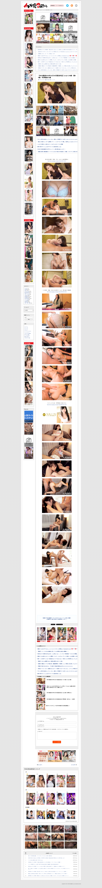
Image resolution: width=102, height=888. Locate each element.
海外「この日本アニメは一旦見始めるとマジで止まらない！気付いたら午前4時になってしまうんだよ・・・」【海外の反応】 (57, 61)
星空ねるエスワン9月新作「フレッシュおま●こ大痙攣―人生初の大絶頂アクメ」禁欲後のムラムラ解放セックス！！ (46, 866)
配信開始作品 (27, 292)
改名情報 (26, 301)
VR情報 (26, 295)
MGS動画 (47, 79)
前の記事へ (40, 764)
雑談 (25, 290)
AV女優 (26, 289)
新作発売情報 (27, 298)
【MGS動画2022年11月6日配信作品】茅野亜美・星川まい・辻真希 (60, 699)
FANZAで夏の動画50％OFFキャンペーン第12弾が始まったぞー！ (51, 149)
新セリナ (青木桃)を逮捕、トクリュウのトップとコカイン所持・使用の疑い (40, 855)
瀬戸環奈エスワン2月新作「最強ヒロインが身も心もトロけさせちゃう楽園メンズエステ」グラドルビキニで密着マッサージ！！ (48, 875)
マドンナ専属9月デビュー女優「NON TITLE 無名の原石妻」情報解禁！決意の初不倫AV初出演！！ (44, 864)
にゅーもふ (26, 326)
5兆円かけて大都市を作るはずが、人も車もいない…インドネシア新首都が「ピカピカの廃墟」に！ (57, 57)
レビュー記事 (27, 294)
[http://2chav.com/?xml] (72, 6)
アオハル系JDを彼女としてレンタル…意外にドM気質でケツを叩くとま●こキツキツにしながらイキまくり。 (57, 69)
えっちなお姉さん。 (27, 335)
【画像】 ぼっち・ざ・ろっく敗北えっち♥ (46, 53)
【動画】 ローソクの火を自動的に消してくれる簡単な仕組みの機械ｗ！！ (53, 651)
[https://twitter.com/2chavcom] (67, 6)
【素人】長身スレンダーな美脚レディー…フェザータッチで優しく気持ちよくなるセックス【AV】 (57, 141)
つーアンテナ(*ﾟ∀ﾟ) (27, 331)
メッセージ (39, 731)
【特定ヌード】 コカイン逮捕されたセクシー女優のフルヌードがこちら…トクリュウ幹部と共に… (57, 67)
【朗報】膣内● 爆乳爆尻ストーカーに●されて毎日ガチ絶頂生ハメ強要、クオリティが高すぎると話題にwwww (57, 151)
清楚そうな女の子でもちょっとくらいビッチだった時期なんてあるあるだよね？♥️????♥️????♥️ (57, 55)
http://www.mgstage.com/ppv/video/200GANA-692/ (57, 291)
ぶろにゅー (26, 330)
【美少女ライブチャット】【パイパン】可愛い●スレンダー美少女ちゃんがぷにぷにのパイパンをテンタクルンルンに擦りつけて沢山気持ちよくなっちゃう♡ (57, 51)
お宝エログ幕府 (26, 334)
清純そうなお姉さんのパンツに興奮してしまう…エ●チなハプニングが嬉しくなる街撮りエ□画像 (57, 59)
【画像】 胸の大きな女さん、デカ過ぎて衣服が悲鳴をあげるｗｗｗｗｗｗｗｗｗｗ (55, 666)
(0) (54, 79)
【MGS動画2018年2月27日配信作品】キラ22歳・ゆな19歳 (58, 679)
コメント (52, 79)
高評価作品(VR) (27, 296)
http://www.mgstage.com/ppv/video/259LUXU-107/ (57, 404)
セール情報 (26, 300)
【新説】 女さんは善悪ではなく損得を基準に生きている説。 (50, 63)
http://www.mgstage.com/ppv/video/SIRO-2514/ (57, 161)
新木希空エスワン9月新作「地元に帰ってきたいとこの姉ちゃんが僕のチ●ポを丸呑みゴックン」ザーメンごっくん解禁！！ (57, 49)
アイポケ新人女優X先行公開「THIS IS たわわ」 (35, 860)
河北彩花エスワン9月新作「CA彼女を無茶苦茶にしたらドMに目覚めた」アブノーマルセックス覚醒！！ (44, 862)
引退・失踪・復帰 (27, 303)
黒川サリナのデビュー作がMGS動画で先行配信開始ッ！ (58, 705)
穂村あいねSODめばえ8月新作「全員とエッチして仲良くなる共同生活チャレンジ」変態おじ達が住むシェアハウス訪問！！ (48, 873)
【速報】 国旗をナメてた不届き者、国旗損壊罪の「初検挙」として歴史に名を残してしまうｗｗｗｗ (57, 65)
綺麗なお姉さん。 (27, 336)
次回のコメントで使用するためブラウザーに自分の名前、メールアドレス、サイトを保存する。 (53, 729)
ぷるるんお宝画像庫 (27, 333)
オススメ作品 (27, 299)
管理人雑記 (26, 302)
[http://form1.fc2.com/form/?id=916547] (76, 6)
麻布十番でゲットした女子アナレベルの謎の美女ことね (49, 146)
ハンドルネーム (40, 721)
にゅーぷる (26, 327)
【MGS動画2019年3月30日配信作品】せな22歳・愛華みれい (59, 692)
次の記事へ (73, 764)
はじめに (26, 288)
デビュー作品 (27, 291)
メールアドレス (40, 725)
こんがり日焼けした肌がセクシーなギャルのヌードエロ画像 (50, 144)
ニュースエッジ (26, 332)
